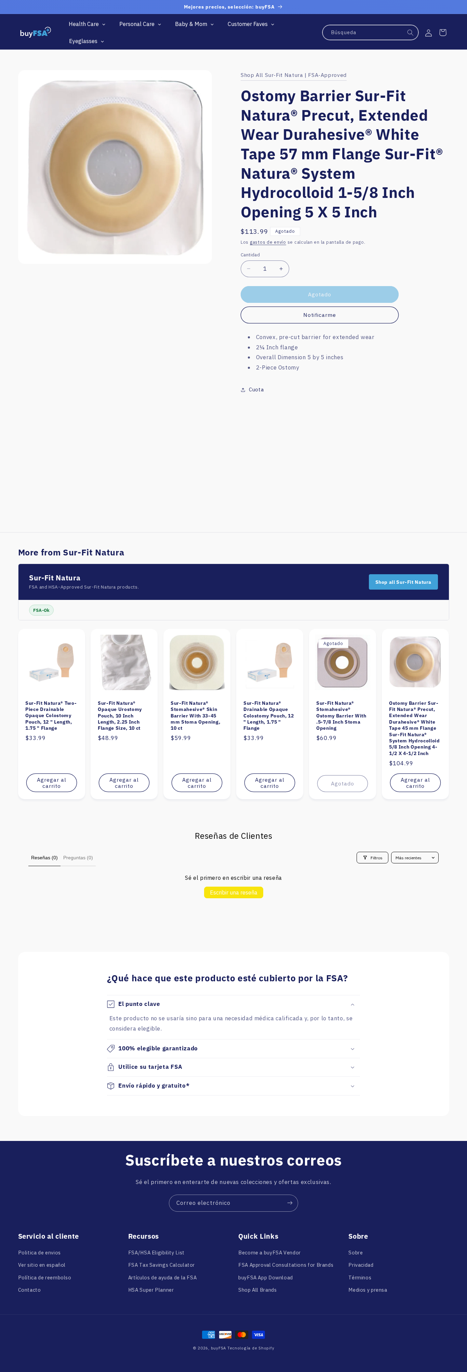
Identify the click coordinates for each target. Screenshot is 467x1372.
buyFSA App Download (265, 1277)
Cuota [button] (256, 389)
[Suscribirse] (290, 1203)
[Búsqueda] (410, 33)
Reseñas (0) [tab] (44, 857)
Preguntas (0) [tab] (78, 857)
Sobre (355, 1252)
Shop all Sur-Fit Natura (403, 582)
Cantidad (250, 255)
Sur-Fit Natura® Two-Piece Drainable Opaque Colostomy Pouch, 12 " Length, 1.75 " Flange (51, 715)
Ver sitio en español (42, 1265)
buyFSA (218, 1347)
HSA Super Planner (151, 1290)
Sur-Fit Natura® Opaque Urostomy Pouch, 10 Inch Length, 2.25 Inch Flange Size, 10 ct (120, 715)
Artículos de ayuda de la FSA (162, 1277)
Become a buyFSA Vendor (269, 1252)
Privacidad (360, 1265)
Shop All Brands (257, 1290)
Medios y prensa (367, 1290)
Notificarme (319, 314)
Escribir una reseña (233, 892)
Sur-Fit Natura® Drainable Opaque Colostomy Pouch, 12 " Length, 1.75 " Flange (268, 715)
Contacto (29, 1290)
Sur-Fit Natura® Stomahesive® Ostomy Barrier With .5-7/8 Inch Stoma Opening (341, 715)
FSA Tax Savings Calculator (161, 1265)
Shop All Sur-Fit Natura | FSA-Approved (294, 74)
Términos (359, 1277)
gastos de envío (268, 242)
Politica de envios (39, 1252)
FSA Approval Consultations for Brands (285, 1265)
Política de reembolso (44, 1277)
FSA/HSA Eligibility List (156, 1252)
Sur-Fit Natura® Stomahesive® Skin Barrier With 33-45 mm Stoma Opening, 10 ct (195, 715)
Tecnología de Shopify (250, 1347)
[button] (443, 32)
